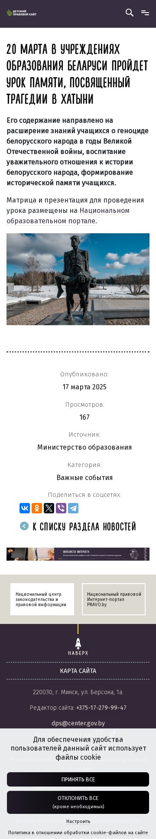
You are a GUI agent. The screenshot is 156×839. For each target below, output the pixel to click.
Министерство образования (84, 447)
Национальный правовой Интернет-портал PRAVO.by (114, 599)
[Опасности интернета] (78, 553)
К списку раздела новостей (82, 527)
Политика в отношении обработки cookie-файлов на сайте (78, 833)
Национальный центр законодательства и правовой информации (41, 599)
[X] (49, 508)
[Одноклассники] (37, 508)
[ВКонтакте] (25, 508)
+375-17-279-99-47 (101, 708)
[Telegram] (73, 508)
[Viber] (61, 508)
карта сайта (78, 671)
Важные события (84, 477)
